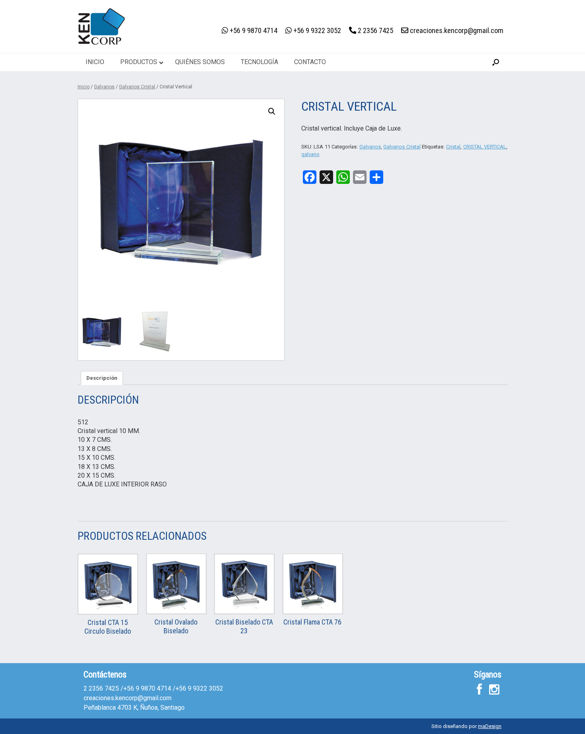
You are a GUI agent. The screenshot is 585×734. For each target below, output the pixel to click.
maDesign (489, 726)
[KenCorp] (101, 26)
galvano (310, 154)
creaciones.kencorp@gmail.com (128, 698)
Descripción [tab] (101, 378)
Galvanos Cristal (137, 87)
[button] (495, 62)
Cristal (453, 147)
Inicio (84, 87)
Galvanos (104, 87)
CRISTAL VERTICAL (485, 147)
